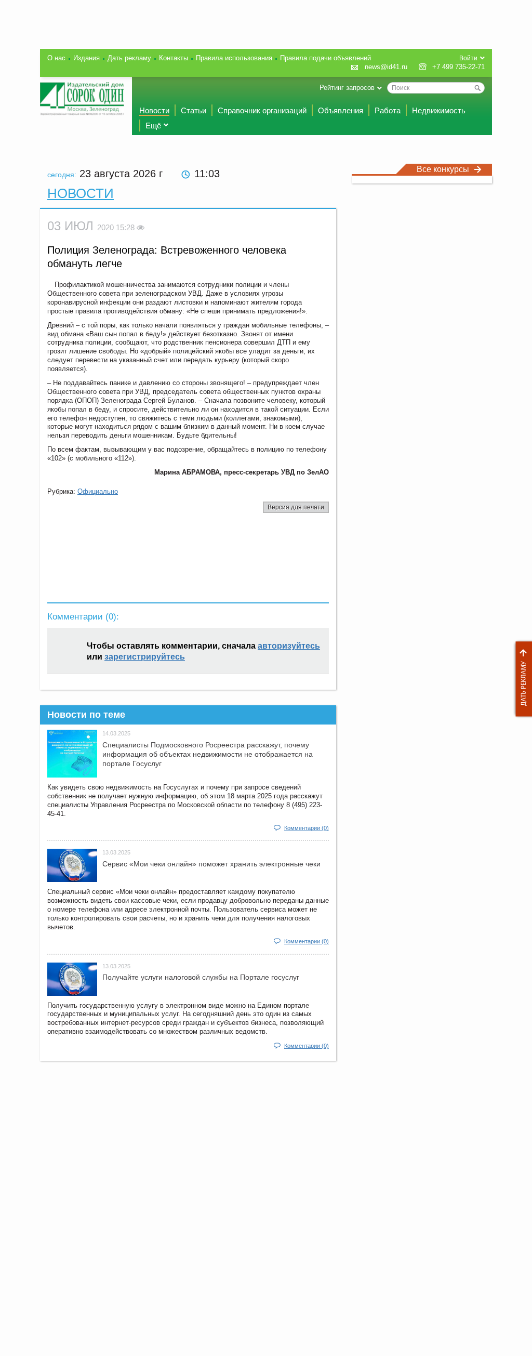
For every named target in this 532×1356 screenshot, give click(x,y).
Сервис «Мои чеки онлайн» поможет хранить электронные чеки (211, 864)
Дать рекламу (521, 679)
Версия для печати (296, 507)
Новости (154, 110)
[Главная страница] (82, 98)
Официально (97, 491)
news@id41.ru (386, 67)
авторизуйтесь (289, 645)
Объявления (340, 110)
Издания (86, 58)
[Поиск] (477, 88)
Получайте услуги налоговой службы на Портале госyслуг (200, 977)
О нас (56, 58)
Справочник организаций (262, 110)
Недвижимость (439, 110)
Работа (388, 110)
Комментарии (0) (306, 828)
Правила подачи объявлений (325, 58)
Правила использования (234, 58)
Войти (468, 58)
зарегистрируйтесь (144, 656)
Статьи (193, 110)
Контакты (173, 58)
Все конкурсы (443, 169)
